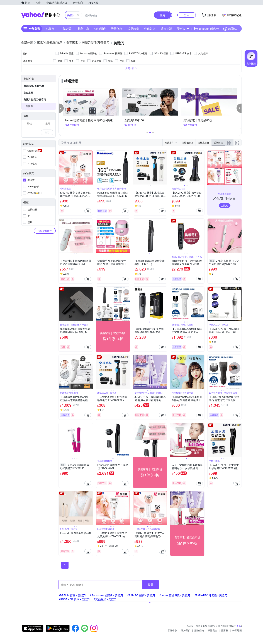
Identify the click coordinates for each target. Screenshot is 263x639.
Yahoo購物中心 (40, 15)
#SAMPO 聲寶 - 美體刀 (141, 595)
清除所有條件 (45, 230)
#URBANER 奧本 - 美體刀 (74, 599)
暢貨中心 (83, 29)
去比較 (224, 205)
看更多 (181, 29)
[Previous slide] (61, 167)
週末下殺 (166, 29)
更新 (238, 626)
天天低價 (116, 29)
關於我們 (185, 630)
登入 (186, 15)
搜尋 (150, 584)
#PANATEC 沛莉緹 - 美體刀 (210, 595)
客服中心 (172, 630)
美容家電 (28, 92)
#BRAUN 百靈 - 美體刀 (72, 595)
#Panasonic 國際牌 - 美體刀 (106, 595)
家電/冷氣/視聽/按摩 (34, 85)
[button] (61, 108)
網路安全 (212, 630)
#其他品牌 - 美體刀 (105, 599)
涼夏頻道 (133, 29)
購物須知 (199, 630)
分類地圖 (237, 630)
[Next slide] (90, 167)
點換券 (50, 29)
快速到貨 (100, 29)
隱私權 (224, 630)
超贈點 (232, 29)
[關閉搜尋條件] (78, 15)
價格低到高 (187, 142)
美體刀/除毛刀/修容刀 (35, 99)
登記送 (67, 29)
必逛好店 (149, 29)
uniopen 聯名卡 (209, 29)
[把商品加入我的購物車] (87, 211)
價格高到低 (203, 142)
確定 (47, 132)
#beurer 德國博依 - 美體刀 (174, 595)
